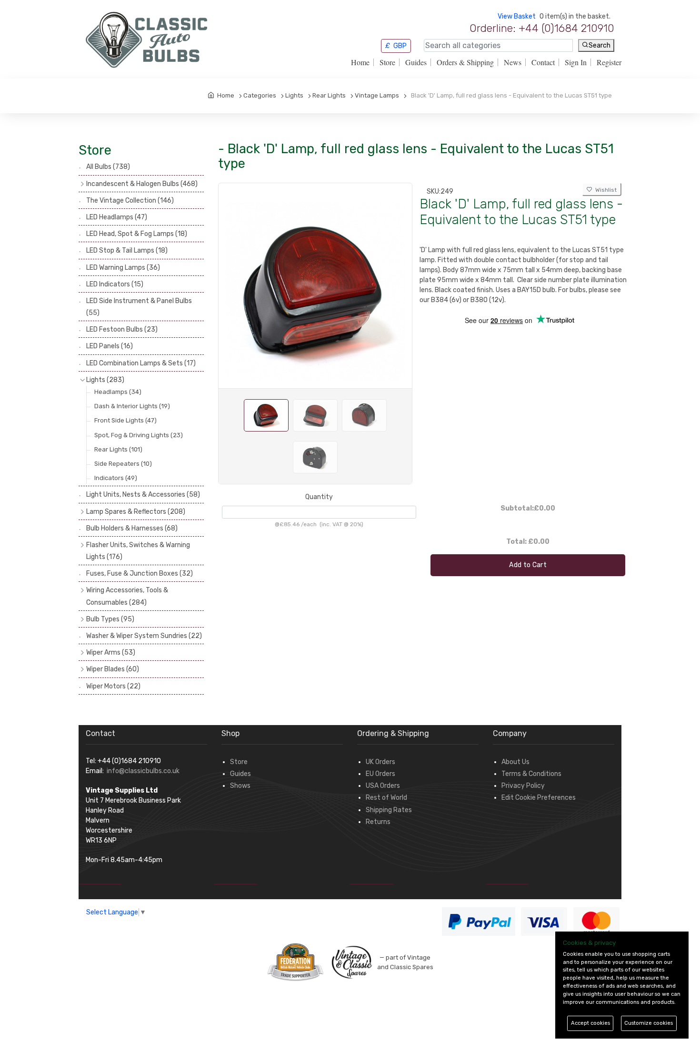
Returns (378, 822)
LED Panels (109, 346)
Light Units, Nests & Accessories (143, 495)
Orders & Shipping (465, 62)
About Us (515, 762)
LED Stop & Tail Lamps (127, 250)
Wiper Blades (112, 669)
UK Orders (380, 762)
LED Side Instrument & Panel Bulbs (139, 307)
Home (360, 62)
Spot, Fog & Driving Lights (138, 435)
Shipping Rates (389, 810)
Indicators (115, 477)
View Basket (517, 16)
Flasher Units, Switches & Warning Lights (138, 551)
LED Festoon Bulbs (122, 329)
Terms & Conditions (531, 774)
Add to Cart (528, 565)
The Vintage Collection (130, 200)
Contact (543, 62)
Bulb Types (110, 619)
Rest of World (386, 798)
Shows (240, 786)
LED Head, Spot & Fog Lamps (136, 234)
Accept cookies (590, 1023)
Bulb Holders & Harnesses (132, 528)
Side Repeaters (123, 463)
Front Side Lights (125, 420)
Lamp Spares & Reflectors (135, 512)
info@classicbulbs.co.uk (143, 771)
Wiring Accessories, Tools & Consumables (127, 596)
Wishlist (604, 189)
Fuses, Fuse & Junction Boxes (139, 573)
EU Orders (380, 774)
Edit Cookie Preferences (538, 798)
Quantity (319, 497)
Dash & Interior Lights (132, 406)
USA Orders (383, 786)
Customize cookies (648, 1023)
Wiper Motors (113, 686)
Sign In (576, 62)
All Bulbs (108, 167)
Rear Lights (118, 449)
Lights (105, 380)
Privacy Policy (523, 786)
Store (387, 62)
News (512, 62)
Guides (416, 62)
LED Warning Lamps (123, 268)
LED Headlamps (116, 217)
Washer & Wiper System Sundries (144, 636)
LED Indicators (114, 284)
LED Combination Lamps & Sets (141, 363)
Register (609, 62)
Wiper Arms (110, 652)
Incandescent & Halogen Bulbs (142, 184)
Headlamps (117, 391)
